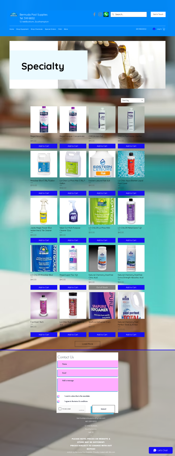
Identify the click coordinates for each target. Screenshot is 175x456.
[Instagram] (100, 14)
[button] (22, 29)
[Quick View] (43, 119)
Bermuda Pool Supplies (34, 14)
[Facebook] (94, 14)
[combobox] (133, 100)
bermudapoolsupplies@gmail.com (91, 418)
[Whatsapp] (106, 14)
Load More (87, 344)
